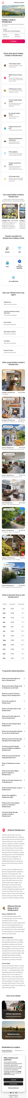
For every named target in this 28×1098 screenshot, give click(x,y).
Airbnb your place (19, 2)
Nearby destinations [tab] (7, 1050)
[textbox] (7, 36)
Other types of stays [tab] (20, 1050)
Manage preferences (13, 1088)
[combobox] (13, 31)
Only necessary (13, 1084)
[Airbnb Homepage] (3, 2)
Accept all (13, 1080)
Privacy (11, 1097)
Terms (16, 1097)
